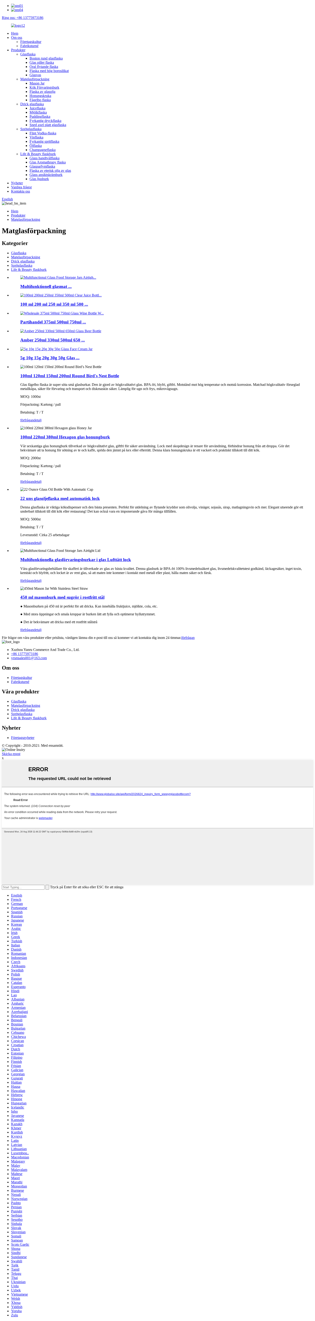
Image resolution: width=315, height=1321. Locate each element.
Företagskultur (30, 42)
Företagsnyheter (22, 738)
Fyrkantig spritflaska (44, 141)
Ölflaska (36, 146)
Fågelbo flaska (40, 100)
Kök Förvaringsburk (44, 87)
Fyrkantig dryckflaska (45, 121)
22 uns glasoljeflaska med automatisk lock (60, 498)
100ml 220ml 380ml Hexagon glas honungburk (65, 437)
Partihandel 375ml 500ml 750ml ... (53, 322)
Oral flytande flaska (44, 67)
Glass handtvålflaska (44, 158)
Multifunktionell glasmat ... (46, 286)
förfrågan (27, 420)
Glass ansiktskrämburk (46, 175)
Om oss (16, 37)
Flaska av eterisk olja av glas (50, 170)
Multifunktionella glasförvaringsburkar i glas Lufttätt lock (75, 559)
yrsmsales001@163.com (29, 658)
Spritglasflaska (31, 129)
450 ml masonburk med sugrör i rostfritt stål (62, 597)
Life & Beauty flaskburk (38, 154)
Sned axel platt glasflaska (48, 125)
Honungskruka (40, 96)
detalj (38, 420)
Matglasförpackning (34, 79)
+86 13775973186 (24, 654)
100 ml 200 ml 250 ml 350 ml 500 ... (54, 304)
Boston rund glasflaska (46, 58)
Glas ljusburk (39, 179)
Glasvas (35, 75)
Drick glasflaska (32, 104)
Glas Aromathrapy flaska (48, 162)
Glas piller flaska (42, 62)
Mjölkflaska (38, 112)
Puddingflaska (40, 116)
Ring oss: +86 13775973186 (22, 18)
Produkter (18, 50)
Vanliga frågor (21, 187)
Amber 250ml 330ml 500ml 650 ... (52, 340)
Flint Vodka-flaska (43, 133)
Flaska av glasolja (42, 92)
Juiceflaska (37, 108)
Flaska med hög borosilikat (49, 71)
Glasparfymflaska (42, 166)
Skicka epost (11, 754)
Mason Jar (37, 83)
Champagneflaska (43, 150)
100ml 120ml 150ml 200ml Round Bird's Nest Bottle (69, 375)
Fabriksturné (29, 46)
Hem (14, 33)
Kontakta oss (20, 191)
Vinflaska (36, 137)
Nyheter (17, 183)
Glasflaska (28, 54)
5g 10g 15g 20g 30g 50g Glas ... (50, 357)
